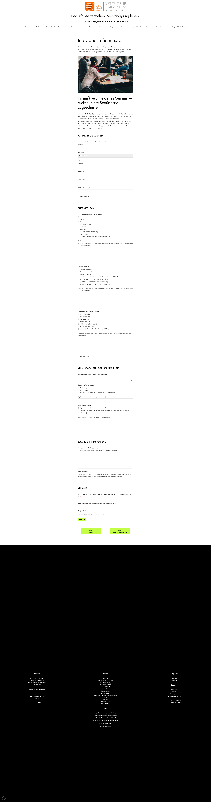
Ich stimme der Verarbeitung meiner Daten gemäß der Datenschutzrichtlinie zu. (105, 495)
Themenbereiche (84, 266)
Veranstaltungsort (85, 405)
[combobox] (105, 380)
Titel (79, 161)
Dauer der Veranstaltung (87, 385)
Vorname (81, 171)
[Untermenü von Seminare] (152, 27)
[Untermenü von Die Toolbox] (185, 27)
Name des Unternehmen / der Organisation (93, 142)
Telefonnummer (84, 196)
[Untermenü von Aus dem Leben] (61, 27)
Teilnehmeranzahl (84, 356)
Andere (80, 241)
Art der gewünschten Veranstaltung (91, 214)
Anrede (81, 153)
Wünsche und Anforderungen (88, 448)
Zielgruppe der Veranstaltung (89, 311)
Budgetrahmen (83, 472)
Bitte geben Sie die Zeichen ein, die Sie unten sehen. (97, 503)
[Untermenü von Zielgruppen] (109, 693)
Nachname (82, 180)
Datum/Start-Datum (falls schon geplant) (92, 374)
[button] (3, 798)
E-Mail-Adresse (84, 188)
